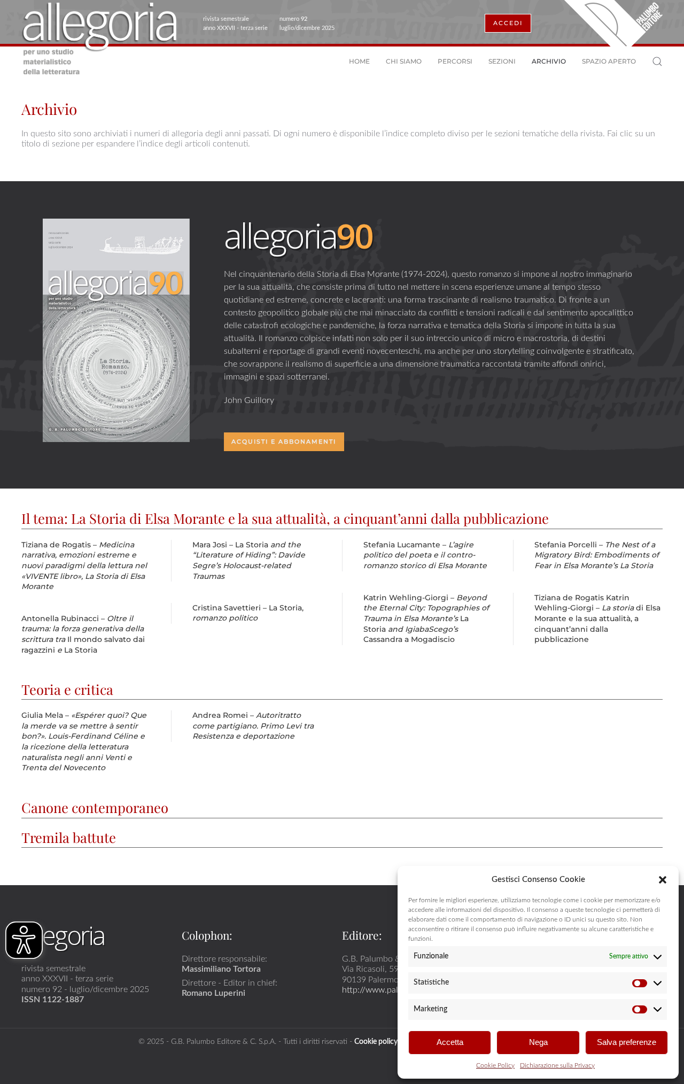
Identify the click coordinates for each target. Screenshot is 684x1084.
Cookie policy (376, 1041)
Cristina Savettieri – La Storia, (248, 613)
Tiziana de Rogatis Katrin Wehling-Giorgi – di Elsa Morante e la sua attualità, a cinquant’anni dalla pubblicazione (597, 618)
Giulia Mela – (83, 741)
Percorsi (455, 61)
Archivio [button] (549, 61)
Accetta (450, 1042)
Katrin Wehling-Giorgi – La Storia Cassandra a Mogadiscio (426, 618)
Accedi (508, 23)
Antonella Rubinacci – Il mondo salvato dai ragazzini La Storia (83, 634)
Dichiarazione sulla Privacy (557, 1065)
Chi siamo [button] (404, 61)
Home (359, 61)
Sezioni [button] (502, 61)
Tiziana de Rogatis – (84, 565)
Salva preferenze (626, 1042)
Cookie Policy (495, 1065)
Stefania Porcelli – (596, 555)
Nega (538, 1042)
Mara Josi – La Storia (248, 560)
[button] (662, 879)
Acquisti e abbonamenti (283, 441)
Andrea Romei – (253, 725)
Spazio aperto (609, 61)
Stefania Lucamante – (425, 555)
